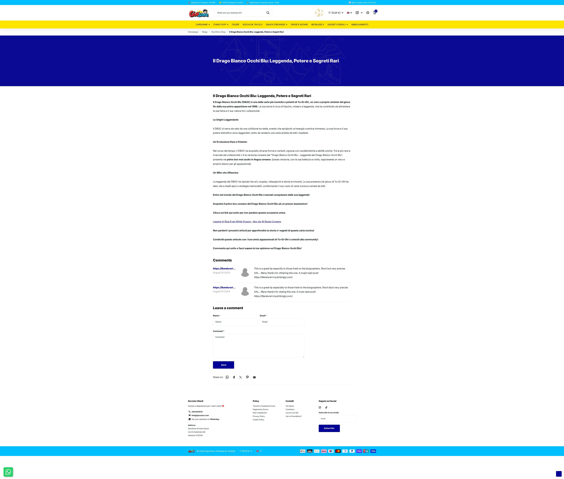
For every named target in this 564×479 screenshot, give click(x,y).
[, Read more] (359, 12)
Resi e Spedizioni (260, 413)
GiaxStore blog (218, 32)
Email (263, 315)
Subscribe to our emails (329, 412)
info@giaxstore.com (200, 415)
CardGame (202, 24)
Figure (235, 24)
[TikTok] (326, 407)
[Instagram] (320, 407)
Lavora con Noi (292, 413)
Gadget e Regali (336, 24)
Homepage (193, 32)
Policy (256, 401)
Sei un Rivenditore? (294, 416)
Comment (218, 331)
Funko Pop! (219, 24)
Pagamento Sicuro (260, 409)
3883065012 (197, 412)
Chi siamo (290, 406)
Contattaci (290, 409)
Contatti (290, 401)
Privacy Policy (259, 416)
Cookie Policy (258, 420)
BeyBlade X (317, 24)
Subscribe (329, 428)
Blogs (204, 32)
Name (216, 315)
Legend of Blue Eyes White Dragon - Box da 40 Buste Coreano (247, 221)
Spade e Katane (299, 24)
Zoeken (268, 12)
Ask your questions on (205, 419)
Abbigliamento (359, 24)
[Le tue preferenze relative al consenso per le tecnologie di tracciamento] (559, 474)
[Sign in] (367, 12)
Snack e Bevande (275, 24)
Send (223, 365)
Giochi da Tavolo (252, 24)
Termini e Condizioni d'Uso (264, 406)
